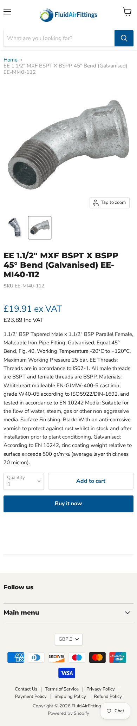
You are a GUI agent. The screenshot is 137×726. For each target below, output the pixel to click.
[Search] (124, 38)
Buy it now (68, 503)
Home (11, 60)
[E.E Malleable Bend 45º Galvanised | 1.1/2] (15, 227)
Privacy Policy (100, 689)
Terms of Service (62, 689)
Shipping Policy (70, 696)
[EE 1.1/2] (39, 227)
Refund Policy (108, 696)
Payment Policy (31, 696)
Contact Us (26, 689)
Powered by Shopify (68, 713)
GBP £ (65, 639)
